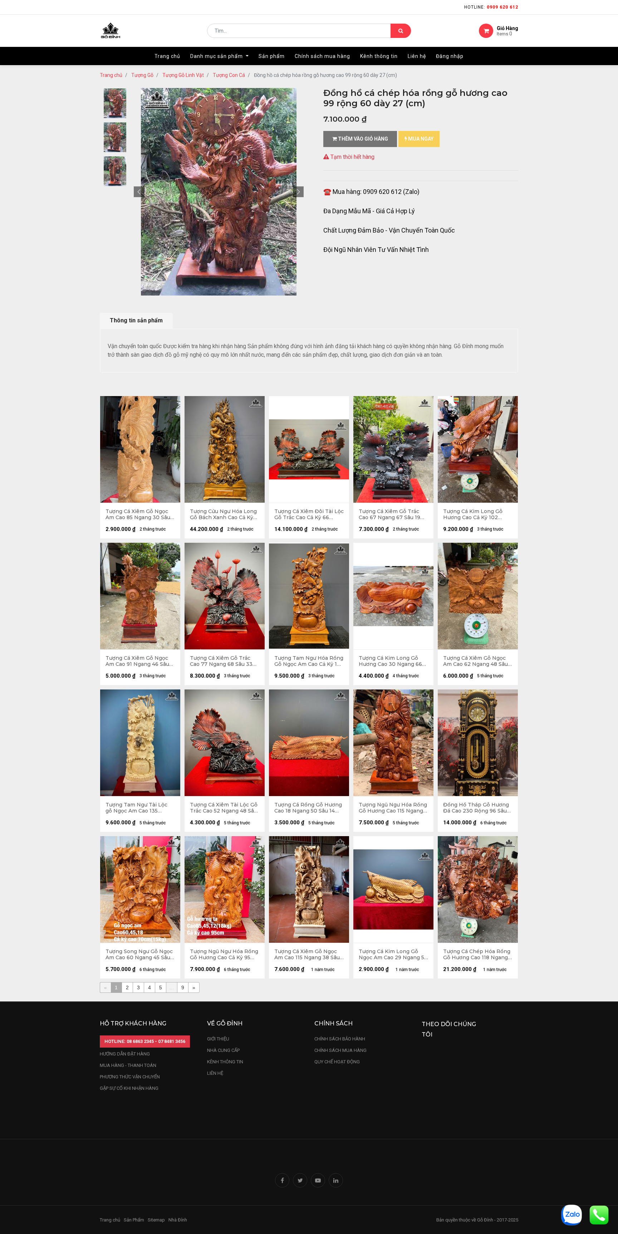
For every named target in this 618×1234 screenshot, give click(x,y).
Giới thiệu (218, 1039)
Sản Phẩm (134, 1220)
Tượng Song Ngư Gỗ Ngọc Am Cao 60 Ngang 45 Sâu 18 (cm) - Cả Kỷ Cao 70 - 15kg (139, 954)
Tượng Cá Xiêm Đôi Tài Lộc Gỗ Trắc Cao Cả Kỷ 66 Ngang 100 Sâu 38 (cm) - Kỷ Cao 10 (309, 514)
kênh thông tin (225, 1061)
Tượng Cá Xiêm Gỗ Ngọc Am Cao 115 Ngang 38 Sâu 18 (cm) (307, 954)
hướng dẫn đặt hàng (125, 1054)
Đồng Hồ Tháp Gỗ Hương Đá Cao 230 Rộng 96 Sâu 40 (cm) (476, 808)
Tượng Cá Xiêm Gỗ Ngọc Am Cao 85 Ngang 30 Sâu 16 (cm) (138, 514)
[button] (139, 191)
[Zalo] (571, 1214)
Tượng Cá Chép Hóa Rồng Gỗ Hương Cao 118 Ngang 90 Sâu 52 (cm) (476, 954)
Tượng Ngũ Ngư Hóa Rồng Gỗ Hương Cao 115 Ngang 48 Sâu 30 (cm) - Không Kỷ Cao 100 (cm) (393, 808)
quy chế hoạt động (337, 1061)
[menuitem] (167, 56)
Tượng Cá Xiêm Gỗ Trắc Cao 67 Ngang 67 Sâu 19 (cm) (389, 514)
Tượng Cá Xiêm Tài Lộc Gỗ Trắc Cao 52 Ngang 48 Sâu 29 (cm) (224, 808)
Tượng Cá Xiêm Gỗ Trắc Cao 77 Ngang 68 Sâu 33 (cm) (221, 661)
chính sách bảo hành (339, 1039)
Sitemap (156, 1220)
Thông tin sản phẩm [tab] (136, 320)
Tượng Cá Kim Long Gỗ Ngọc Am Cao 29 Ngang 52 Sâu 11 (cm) (393, 954)
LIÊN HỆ (215, 1073)
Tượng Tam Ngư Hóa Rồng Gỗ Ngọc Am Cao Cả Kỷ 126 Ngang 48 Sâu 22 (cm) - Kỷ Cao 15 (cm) (308, 661)
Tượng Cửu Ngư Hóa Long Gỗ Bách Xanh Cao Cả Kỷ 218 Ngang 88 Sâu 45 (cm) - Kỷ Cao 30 (224, 514)
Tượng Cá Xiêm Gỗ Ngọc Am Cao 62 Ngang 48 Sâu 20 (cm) (475, 661)
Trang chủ (111, 75)
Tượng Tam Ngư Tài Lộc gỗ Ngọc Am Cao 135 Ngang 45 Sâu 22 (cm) (136, 808)
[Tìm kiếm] (401, 31)
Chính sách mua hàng (340, 1050)
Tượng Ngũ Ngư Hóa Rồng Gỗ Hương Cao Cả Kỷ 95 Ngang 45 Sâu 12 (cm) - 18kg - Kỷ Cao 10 (224, 954)
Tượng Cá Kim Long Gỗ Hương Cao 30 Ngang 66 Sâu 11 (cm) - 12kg (390, 661)
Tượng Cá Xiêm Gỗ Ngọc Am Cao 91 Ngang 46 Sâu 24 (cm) (137, 661)
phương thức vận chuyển (130, 1076)
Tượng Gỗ (142, 75)
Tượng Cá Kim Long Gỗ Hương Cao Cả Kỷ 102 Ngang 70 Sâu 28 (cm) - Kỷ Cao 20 (477, 514)
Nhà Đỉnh (178, 1220)
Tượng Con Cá (229, 75)
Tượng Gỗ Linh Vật (183, 75)
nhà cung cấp (223, 1050)
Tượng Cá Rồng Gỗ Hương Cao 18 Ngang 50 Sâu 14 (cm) (308, 808)
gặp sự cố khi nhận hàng (129, 1088)
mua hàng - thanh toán (128, 1065)
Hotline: (491, 7)
